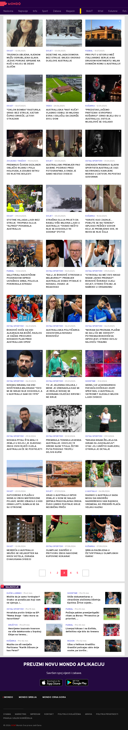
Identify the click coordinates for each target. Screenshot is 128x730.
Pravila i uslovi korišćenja (17, 718)
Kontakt (49, 714)
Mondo (8, 697)
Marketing (20, 714)
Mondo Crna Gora (54, 697)
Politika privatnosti (107, 714)
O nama (7, 714)
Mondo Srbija (28, 697)
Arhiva (88, 714)
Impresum (35, 714)
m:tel (13, 725)
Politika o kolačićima (69, 714)
